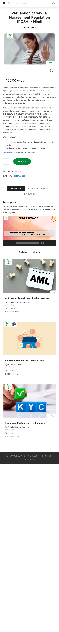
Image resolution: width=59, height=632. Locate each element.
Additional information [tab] (37, 189)
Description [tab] (16, 189)
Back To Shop (30, 27)
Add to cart (22, 161)
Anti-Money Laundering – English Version (27, 298)
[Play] (6, 242)
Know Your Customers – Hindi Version (25, 423)
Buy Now (38, 276)
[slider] (27, 243)
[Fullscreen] (52, 242)
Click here (7, 153)
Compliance (19, 176)
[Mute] (48, 242)
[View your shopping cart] (53, 3)
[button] (29, 230)
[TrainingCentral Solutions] (18, 3)
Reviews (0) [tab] (29, 194)
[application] (29, 231)
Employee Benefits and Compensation (25, 360)
